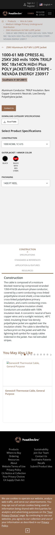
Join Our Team (41, 452)
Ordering (14, 456)
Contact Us (9, 108)
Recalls (41, 463)
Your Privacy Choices (14, 476)
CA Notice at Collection (14, 473)
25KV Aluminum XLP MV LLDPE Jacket (23, 30)
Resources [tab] (27, 270)
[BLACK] (5, 158)
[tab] (25, 354)
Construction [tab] (27, 249)
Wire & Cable (26, 21)
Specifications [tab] (27, 254)
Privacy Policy (14, 469)
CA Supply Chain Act (13, 480)
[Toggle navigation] (49, 13)
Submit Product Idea (41, 466)
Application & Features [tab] (27, 265)
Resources (13, 459)
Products (12, 21)
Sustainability (41, 449)
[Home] (3, 21)
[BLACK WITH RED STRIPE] (15, 158)
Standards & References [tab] (28, 260)
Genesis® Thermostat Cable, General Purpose (25, 392)
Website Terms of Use (13, 466)
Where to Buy (14, 452)
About (14, 463)
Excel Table (11, 121)
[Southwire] (13, 13)
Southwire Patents (41, 459)
